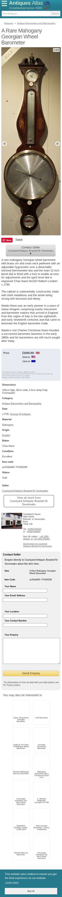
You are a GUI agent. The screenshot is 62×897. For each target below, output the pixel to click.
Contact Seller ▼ (31, 250)
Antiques (26, 3)
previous (4, 143)
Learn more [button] (12, 882)
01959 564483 (33, 531)
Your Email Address (15, 595)
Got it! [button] (31, 891)
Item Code (10, 579)
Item (7, 571)
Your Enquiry (11, 635)
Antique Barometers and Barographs (21, 403)
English (6, 435)
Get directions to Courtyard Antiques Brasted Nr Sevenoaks (37, 545)
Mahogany (8, 424)
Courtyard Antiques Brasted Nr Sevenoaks (25, 490)
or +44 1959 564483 (40, 539)
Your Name (10, 586)
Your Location (12, 611)
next (58, 143)
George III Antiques (20, 414)
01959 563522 (34, 529)
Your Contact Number (16, 620)
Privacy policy (13, 685)
